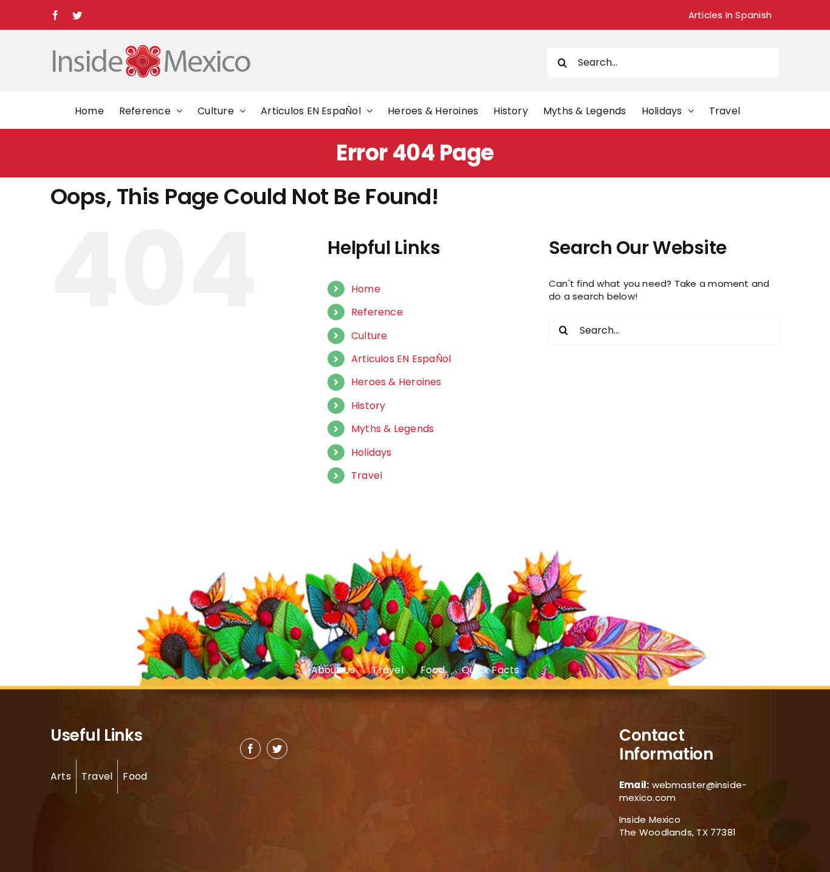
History (368, 406)
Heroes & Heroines (396, 382)
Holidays (371, 452)
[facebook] (250, 748)
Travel (366, 475)
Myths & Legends (392, 429)
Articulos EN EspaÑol (401, 359)
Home (365, 289)
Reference (377, 312)
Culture (369, 336)
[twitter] (277, 748)
